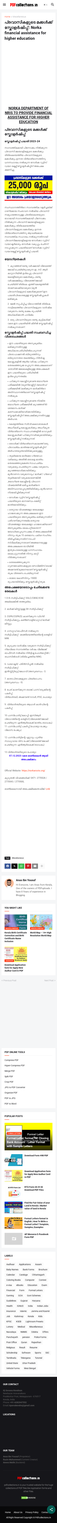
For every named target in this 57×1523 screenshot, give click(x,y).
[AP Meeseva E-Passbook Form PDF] (13, 1239)
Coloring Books (13, 1280)
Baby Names (12, 1269)
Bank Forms (28, 1269)
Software (26, 1352)
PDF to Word (10, 1103)
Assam (38, 1264)
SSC (47, 1352)
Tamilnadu (11, 1358)
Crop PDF (9, 1082)
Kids (40, 1316)
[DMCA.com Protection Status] (28, 1498)
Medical (21, 1326)
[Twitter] (14, 866)
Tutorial (38, 1358)
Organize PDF (11, 1092)
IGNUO (20, 1306)
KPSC (9, 1321)
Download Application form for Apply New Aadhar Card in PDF (15, 968)
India (30, 1306)
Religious (10, 1347)
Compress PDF (12, 1060)
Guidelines (11, 1301)
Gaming (10, 1295)
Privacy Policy (31, 1512)
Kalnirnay (18, 1316)
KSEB (18, 1321)
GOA (20, 1295)
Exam (44, 1285)
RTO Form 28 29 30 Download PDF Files (34, 1188)
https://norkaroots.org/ (33, 770)
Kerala (31, 1316)
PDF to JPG (10, 1098)
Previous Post (9, 980)
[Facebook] (8, 866)
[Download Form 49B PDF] (13, 1160)
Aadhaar (10, 1264)
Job (8, 1316)
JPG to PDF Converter (15, 1087)
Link (47, 789)
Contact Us (46, 1512)
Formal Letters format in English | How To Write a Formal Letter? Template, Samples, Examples (36, 1222)
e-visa (9, 1285)
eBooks (19, 1285)
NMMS (24, 1332)
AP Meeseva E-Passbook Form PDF (36, 1235)
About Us (18, 1512)
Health (9, 1306)
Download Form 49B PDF (36, 1155)
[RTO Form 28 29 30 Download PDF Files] (13, 1192)
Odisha (34, 1332)
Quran (24, 1342)
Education (32, 1285)
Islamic (23, 1311)
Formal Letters (36, 1290)
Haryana (36, 1301)
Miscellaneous (19, 17)
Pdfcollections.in (43, 1517)
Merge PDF (10, 1071)
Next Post (49, 980)
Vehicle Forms (13, 1368)
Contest (42, 1280)
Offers (45, 1332)
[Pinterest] (28, 866)
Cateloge (23, 1275)
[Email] (35, 866)
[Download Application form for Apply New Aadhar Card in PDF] (13, 1176)
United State (12, 1363)
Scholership (11, 1352)
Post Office (11, 1342)
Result (22, 1347)
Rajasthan (36, 1342)
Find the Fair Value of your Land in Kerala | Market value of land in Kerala (37, 1206)
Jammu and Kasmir (40, 1311)
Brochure (43, 1269)
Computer (30, 1280)
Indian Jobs (42, 1306)
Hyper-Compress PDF (15, 1065)
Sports (38, 1352)
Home (7, 17)
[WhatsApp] (21, 866)
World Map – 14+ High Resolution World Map (40, 934)
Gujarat (24, 1301)
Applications (25, 1264)
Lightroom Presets (34, 1321)
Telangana (26, 1358)
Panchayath (12, 1337)
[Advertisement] (28, 73)
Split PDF (9, 1076)
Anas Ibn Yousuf (26, 880)
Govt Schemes (34, 1295)
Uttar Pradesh (29, 1363)
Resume (33, 1347)
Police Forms (40, 1337)
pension (26, 1337)
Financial (10, 1290)
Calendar (10, 1275)
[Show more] (42, 866)
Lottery (9, 1326)
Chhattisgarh (38, 1275)
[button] (4, 4)
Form (21, 1290)
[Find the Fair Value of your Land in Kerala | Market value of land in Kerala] (13, 1207)
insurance (11, 1311)
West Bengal (30, 1368)
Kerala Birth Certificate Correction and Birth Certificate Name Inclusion (16, 937)
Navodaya (11, 1332)
